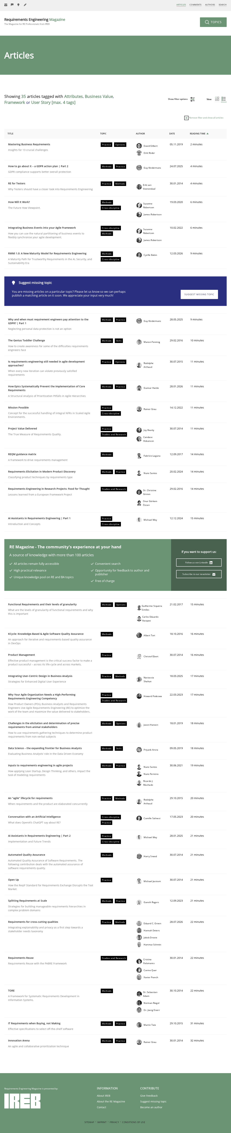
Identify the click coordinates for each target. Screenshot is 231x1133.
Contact (101, 1107)
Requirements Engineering (34, 21)
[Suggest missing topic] (18, 4)
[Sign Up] (5, 4)
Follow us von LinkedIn (197, 562)
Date (172, 133)
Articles (181, 4)
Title (10, 133)
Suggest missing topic (199, 294)
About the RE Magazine (111, 1101)
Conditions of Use (133, 1122)
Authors (210, 4)
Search (223, 4)
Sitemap (89, 1122)
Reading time (197, 133)
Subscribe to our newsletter (196, 574)
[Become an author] (25, 4)
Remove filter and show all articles (206, 117)
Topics (216, 22)
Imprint (101, 1122)
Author (140, 133)
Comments (195, 4)
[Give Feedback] (12, 4)
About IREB (103, 1095)
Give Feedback (149, 1095)
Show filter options (178, 99)
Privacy (114, 1122)
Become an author (151, 1107)
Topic (103, 133)
